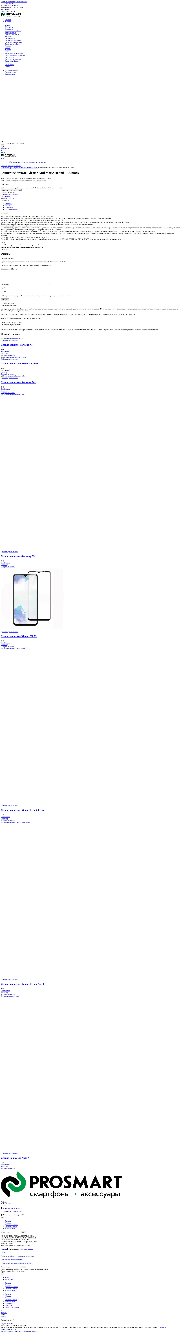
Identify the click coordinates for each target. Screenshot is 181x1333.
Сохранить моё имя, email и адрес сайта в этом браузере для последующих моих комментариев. (37, 296)
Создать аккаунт (6, 1324)
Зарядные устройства (12, 44)
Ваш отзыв (5, 284)
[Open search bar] (2, 141)
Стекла (35, 168)
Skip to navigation (7, 2)
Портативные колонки (13, 59)
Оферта (3, 1252)
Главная (4, 168)
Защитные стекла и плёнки (22, 168)
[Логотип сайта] (11, 16)
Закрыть (4, 1313)
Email (3, 292)
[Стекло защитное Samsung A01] (13, 376)
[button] (4, 353)
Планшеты (9, 29)
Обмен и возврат (11, 1227)
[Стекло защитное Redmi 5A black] (13, 357)
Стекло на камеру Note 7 (15, 1157)
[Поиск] (2, 145)
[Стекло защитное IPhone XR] (12, 338)
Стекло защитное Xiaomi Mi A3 (19, 636)
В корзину (5, 190)
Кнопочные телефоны (13, 31)
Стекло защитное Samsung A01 (18, 382)
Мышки (8, 46)
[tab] (8, 204)
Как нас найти (10, 1228)
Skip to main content (20, 2)
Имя (3, 288)
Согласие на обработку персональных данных (17, 1256)
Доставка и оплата (11, 1225)
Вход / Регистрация (12, 1307)
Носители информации (13, 42)
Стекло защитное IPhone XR (17, 344)
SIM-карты (9, 27)
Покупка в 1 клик (15, 190)
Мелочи (8, 50)
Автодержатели (10, 33)
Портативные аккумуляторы (15, 55)
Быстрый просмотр (8, 355)
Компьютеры (9, 65)
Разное (7, 67)
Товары (7, 25)
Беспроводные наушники (14, 53)
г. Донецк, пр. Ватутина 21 (11, 5)
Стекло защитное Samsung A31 (18, 556)
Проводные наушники (13, 40)
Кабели (7, 48)
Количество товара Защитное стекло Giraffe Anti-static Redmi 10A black (28, 188)
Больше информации (16, 1331)
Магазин (8, 1223)
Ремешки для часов (12, 34)
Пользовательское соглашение (11, 1260)
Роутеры (8, 63)
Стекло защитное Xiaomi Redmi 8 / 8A (22, 810)
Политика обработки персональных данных (16, 1263)
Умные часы (9, 57)
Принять (35, 1331)
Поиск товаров (6, 143)
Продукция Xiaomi (11, 61)
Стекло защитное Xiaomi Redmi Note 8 (23, 984)
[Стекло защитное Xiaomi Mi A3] (32, 630)
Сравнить (8, 1305)
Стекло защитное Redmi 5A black (20, 363)
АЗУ (6, 51)
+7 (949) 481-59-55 (8, 4)
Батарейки (8, 36)
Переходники (10, 38)
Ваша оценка (6, 269)
